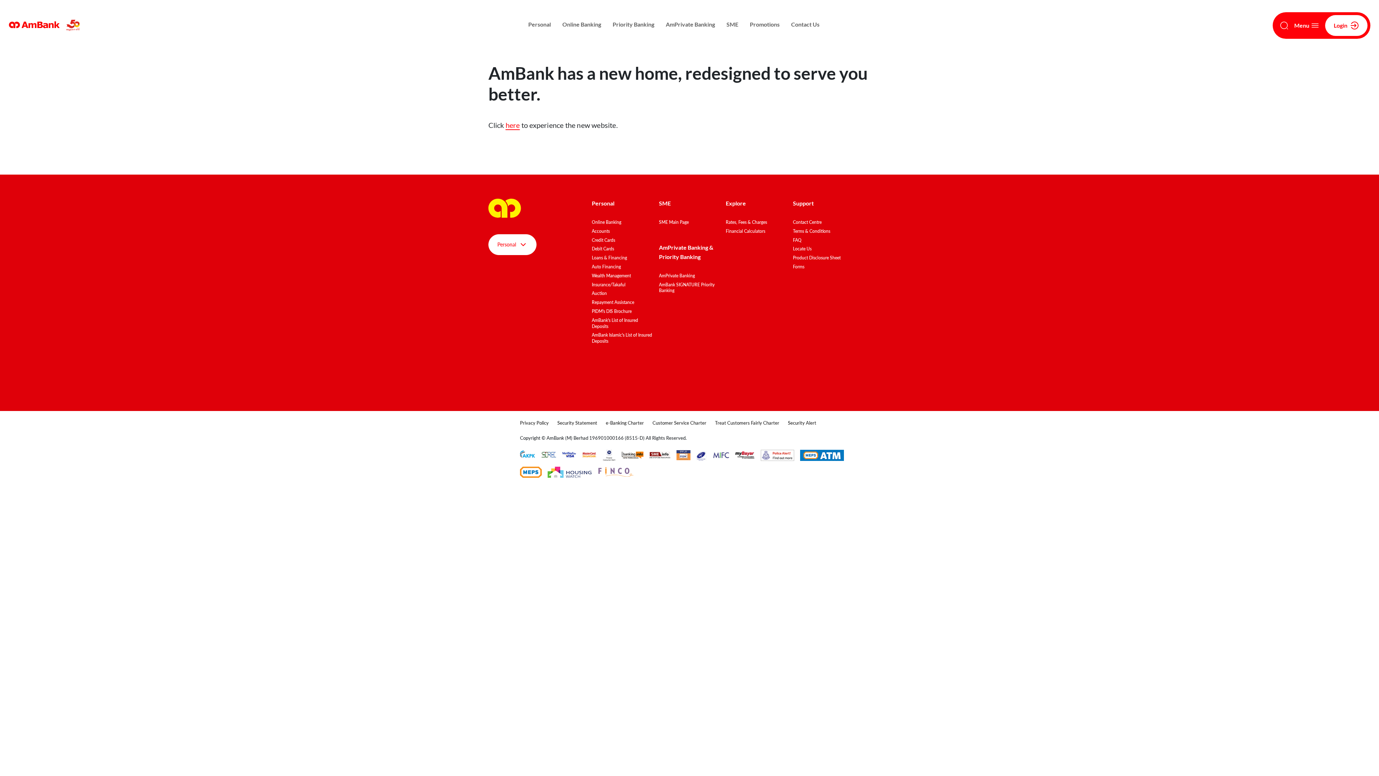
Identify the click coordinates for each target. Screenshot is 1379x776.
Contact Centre (807, 222)
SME (732, 24)
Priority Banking (633, 24)
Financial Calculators (745, 231)
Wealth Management (611, 275)
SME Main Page (674, 222)
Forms (798, 266)
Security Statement (577, 423)
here (513, 125)
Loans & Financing (609, 257)
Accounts (601, 231)
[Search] (1284, 25)
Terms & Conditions (811, 231)
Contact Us (805, 24)
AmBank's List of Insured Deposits (615, 323)
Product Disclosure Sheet (817, 257)
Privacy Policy (534, 423)
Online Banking (581, 24)
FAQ (797, 240)
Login (1340, 25)
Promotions (765, 24)
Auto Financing (606, 266)
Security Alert (802, 423)
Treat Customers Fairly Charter (747, 423)
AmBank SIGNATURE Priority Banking (687, 288)
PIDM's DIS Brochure (612, 311)
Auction (599, 293)
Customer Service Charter (679, 423)
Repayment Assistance (613, 302)
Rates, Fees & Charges (746, 222)
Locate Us (802, 248)
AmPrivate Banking (690, 24)
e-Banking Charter (625, 423)
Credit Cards (603, 240)
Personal (539, 24)
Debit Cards (603, 248)
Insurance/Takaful (609, 284)
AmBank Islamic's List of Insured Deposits (622, 338)
